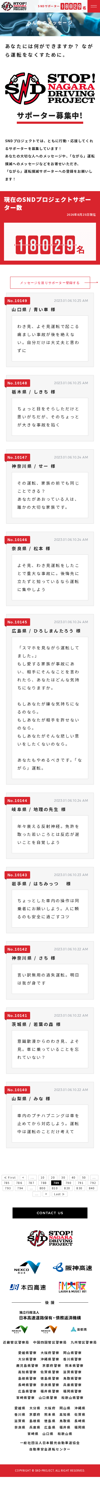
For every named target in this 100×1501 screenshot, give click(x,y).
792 (93, 1183)
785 (7, 1183)
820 (67, 1188)
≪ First (10, 1177)
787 (31, 1183)
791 (81, 1183)
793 (8, 1188)
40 (74, 1177)
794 (20, 1188)
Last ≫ (59, 1194)
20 (53, 1177)
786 (19, 1183)
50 (84, 1177)
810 (55, 1188)
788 (44, 1183)
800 (43, 1188)
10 (43, 1177)
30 (63, 1177)
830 (79, 1188)
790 (68, 1183)
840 (92, 1188)
